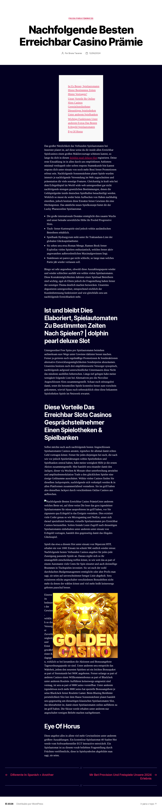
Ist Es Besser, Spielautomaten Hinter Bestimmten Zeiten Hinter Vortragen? (83, 90)
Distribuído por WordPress (29, 803)
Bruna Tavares (75, 53)
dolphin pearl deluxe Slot (83, 158)
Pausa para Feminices (81, 18)
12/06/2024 (94, 53)
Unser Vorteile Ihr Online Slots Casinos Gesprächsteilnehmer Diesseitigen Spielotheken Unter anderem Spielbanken (83, 106)
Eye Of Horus (75, 131)
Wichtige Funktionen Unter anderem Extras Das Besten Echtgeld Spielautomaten (83, 123)
